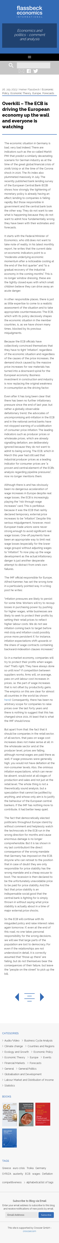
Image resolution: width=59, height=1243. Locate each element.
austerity (18, 1173)
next (39, 997)
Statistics (9, 1085)
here (7, 699)
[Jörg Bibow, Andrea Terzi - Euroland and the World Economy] (26, 1114)
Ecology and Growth (16, 1051)
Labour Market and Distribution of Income (29, 1079)
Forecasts (48, 93)
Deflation (47, 1173)
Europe (36, 93)
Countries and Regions (41, 1046)
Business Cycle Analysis (38, 1040)
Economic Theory (20, 93)
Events (47, 1057)
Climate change (13, 1046)
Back (29, 997)
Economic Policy (43, 1051)
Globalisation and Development (23, 1074)
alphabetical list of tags (39, 1182)
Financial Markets (14, 1063)
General (9, 1068)
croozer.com (29, 1231)
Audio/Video (11, 1040)
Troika (30, 1168)
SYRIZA (6, 1173)
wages (36, 1173)
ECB (27, 1173)
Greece (6, 1168)
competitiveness (12, 1182)
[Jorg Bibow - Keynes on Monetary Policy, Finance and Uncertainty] (9, 1138)
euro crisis (19, 1168)
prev (19, 997)
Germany (40, 1168)
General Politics (27, 1068)
